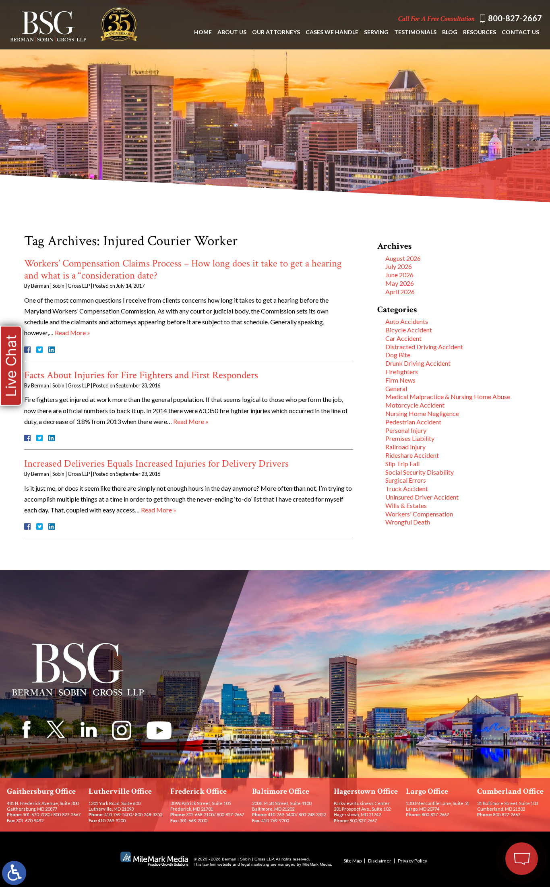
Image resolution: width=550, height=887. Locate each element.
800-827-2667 (515, 18)
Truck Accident (406, 488)
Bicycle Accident (408, 330)
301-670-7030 (36, 814)
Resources (479, 32)
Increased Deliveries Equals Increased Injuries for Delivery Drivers (156, 463)
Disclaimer (379, 861)
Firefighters (401, 371)
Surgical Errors (405, 480)
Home (203, 32)
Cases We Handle (332, 32)
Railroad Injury (405, 447)
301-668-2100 (199, 814)
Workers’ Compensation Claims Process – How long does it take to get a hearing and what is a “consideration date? (183, 269)
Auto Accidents (406, 321)
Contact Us (520, 32)
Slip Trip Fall (402, 463)
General (396, 388)
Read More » (72, 332)
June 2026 (399, 275)
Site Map (352, 861)
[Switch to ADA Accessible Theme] (14, 873)
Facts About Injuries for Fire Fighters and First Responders (141, 375)
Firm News (400, 380)
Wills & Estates (406, 505)
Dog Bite (397, 354)
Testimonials (415, 32)
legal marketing (255, 864)
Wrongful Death (407, 522)
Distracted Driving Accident (424, 346)
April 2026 (400, 291)
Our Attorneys (276, 32)
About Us (231, 32)
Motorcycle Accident (415, 405)
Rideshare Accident (412, 455)
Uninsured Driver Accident (422, 497)
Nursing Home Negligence (422, 413)
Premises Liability (409, 438)
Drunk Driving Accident (418, 363)
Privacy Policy (412, 861)
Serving (376, 32)
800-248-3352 (148, 814)
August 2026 (403, 258)
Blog (449, 32)
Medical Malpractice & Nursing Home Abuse (447, 396)
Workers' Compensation (419, 514)
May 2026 (399, 283)
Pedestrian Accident (413, 422)
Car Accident (403, 338)
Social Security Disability (419, 472)
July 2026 (398, 266)
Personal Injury (405, 430)
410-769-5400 (118, 814)
